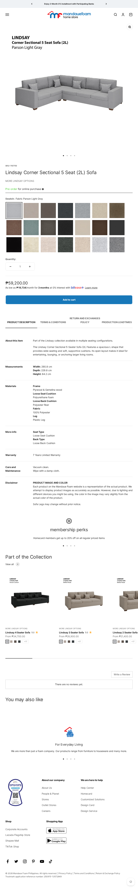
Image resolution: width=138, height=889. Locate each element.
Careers (46, 810)
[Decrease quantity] (10, 267)
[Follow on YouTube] (42, 861)
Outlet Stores (49, 805)
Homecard (86, 793)
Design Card (87, 805)
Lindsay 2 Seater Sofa (125, 632)
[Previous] (31, 4)
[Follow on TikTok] (50, 861)
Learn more (91, 287)
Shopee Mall (12, 840)
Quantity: (10, 259)
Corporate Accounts (16, 829)
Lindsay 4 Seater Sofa (17, 632)
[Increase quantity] (30, 267)
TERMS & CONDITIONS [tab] (53, 322)
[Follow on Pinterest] (33, 861)
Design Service (89, 810)
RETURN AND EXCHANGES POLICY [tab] (85, 320)
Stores (45, 799)
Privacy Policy (65, 873)
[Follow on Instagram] (25, 861)
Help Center (87, 787)
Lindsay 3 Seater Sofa (71, 632)
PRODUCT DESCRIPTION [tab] (21, 322)
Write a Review (122, 674)
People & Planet (50, 793)
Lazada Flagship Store (17, 834)
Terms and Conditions (84, 873)
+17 (25, 641)
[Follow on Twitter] (16, 861)
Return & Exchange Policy (108, 873)
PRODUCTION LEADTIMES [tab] (117, 322)
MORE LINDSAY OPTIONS (19, 180)
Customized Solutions (93, 799)
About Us (47, 787)
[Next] (106, 4)
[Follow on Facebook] (7, 861)
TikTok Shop (12, 846)
